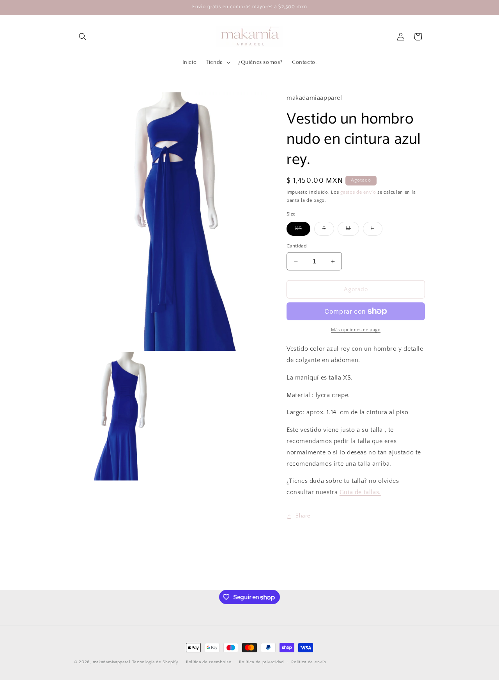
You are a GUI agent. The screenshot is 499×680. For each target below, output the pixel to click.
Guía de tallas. (360, 492)
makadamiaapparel (112, 662)
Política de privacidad (261, 662)
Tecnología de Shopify (155, 662)
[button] (82, 36)
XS (302, 230)
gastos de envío (358, 192)
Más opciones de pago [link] (355, 329)
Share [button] (303, 516)
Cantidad (296, 246)
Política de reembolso (209, 662)
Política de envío (308, 662)
